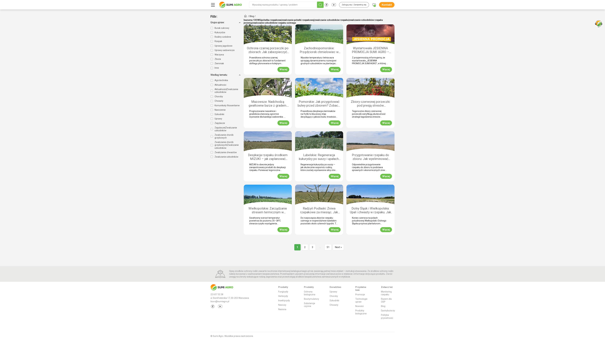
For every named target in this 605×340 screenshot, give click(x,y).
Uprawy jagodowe (223, 46)
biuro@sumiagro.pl (219, 301)
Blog (383, 306)
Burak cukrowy (222, 28)
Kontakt (387, 4)
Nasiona (282, 309)
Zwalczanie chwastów (226, 152)
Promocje (360, 294)
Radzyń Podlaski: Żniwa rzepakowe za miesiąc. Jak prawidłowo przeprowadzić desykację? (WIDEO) (319, 211)
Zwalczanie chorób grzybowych (224, 136)
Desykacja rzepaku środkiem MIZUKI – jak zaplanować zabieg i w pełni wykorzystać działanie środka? (268, 157)
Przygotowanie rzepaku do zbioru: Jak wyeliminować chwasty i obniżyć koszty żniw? (370, 157)
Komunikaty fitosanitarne (227, 105)
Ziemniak (219, 63)
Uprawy (218, 118)
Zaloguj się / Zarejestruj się (354, 4)
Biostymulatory (311, 299)
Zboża (218, 59)
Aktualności (220, 85)
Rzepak (218, 41)
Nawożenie (220, 110)
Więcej (283, 69)
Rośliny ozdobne (223, 37)
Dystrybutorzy (388, 310)
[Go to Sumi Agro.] (245, 16)
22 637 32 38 (216, 294)
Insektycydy (284, 300)
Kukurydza (220, 32)
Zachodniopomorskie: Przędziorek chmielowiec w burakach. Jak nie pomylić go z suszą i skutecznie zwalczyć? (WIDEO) (319, 50)
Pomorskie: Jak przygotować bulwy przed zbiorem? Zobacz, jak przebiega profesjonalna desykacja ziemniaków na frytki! (319, 104)
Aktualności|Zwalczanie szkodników (226, 90)
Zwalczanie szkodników (226, 157)
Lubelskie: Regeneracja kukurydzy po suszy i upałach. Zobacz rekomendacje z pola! (319, 157)
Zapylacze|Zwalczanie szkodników (226, 129)
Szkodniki (219, 114)
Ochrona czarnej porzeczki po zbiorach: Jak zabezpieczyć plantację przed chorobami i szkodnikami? (267, 50)
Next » (338, 247)
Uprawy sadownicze (225, 50)
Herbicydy (283, 296)
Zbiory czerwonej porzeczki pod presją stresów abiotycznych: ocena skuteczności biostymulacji (370, 104)
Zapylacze (220, 123)
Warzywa (219, 54)
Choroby (219, 96)
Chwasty (219, 101)
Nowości (359, 306)
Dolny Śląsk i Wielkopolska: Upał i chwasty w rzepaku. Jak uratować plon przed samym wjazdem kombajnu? (370, 211)
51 (328, 247)
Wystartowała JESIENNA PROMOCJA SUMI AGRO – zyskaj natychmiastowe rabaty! (370, 50)
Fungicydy (283, 291)
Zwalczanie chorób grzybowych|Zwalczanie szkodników (227, 145)
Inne (217, 68)
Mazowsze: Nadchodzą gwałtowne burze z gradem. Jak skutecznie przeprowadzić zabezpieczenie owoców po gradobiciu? (267, 104)
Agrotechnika (221, 80)
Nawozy (282, 305)
